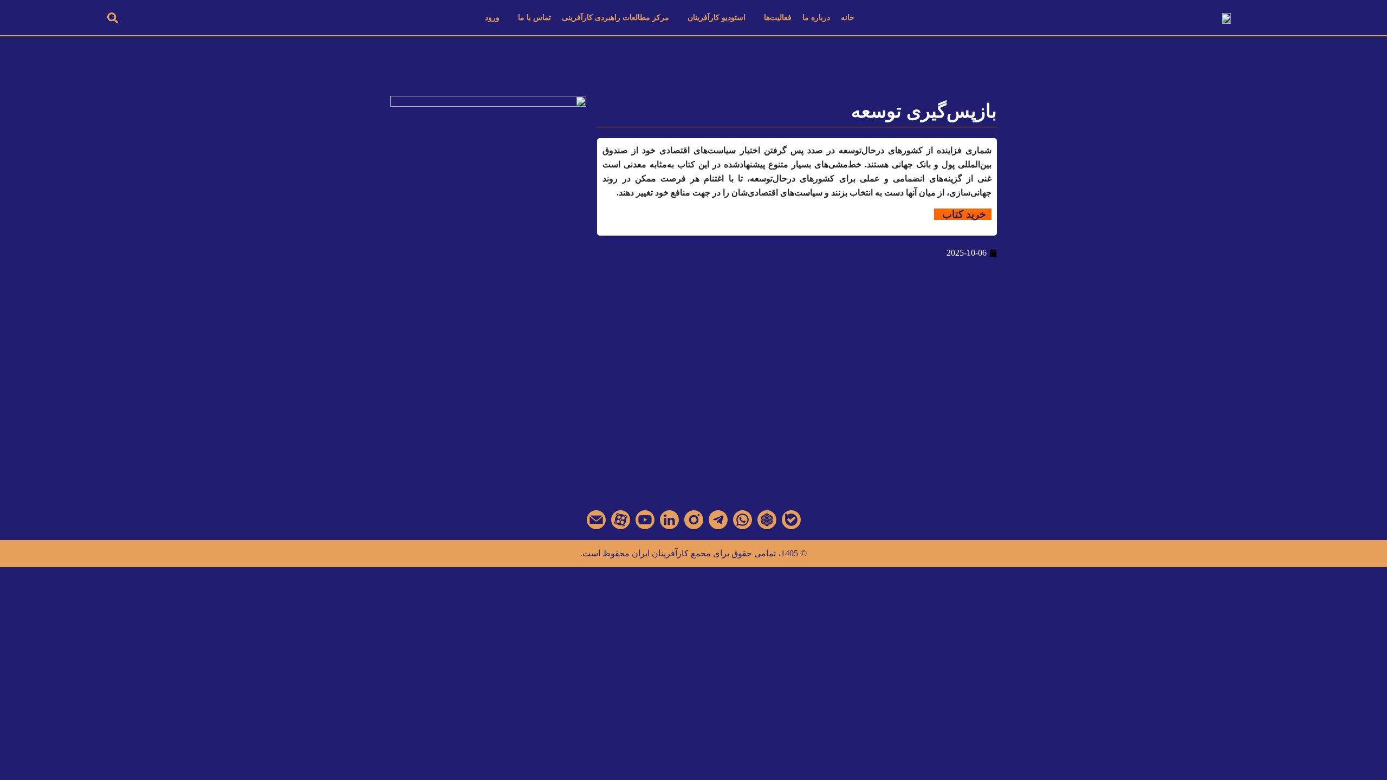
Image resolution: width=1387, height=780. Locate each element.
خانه (847, 18)
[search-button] (113, 17)
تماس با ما (534, 18)
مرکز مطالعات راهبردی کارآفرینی (615, 18)
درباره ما (816, 18)
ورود (492, 18)
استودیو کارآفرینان (717, 18)
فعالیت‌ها (778, 18)
